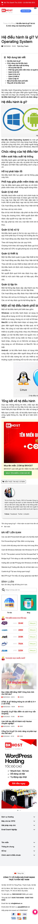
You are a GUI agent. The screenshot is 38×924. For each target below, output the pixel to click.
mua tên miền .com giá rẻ (18, 473)
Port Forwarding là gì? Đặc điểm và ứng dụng (17, 541)
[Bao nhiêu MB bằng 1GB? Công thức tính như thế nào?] (19, 676)
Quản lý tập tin (13, 79)
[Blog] (28, 603)
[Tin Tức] (9, 603)
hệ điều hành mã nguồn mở (24, 335)
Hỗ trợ (3, 851)
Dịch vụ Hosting (7, 817)
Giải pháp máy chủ (8, 825)
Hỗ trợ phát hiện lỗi (15, 68)
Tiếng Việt (20, 873)
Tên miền (5, 842)
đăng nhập (11, 584)
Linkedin (26, 514)
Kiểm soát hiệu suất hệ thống (18, 65)
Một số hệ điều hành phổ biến (17, 81)
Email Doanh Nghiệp (9, 829)
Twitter (20, 514)
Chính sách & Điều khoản (11, 855)
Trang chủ (6, 23)
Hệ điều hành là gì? (14, 61)
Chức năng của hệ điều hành (17, 63)
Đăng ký (32, 623)
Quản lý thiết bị (13, 76)
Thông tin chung (7, 847)
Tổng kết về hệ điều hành (16, 83)
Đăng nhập (26, 11)
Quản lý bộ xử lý (14, 74)
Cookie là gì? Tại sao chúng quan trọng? (15, 571)
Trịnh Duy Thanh (22, 46)
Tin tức (9, 613)
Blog (13, 23)
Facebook (13, 514)
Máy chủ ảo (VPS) (8, 821)
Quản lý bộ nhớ (13, 72)
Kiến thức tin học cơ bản (14, 482)
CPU (22, 200)
